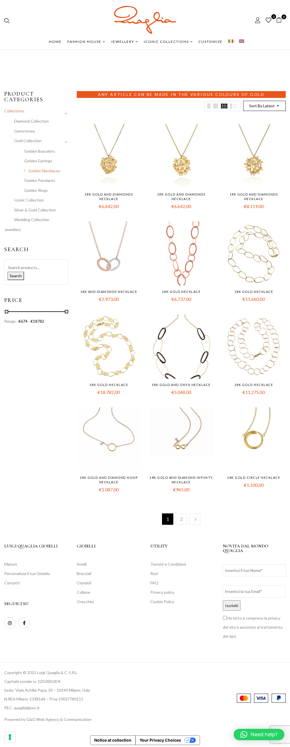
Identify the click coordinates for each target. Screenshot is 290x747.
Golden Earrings (38, 160)
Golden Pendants (39, 180)
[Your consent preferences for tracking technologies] (10, 737)
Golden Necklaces (44, 170)
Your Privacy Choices (160, 740)
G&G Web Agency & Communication (58, 719)
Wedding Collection (31, 219)
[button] (281, 20)
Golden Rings (36, 190)
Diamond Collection (31, 121)
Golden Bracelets (39, 151)
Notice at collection (112, 740)
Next (195, 519)
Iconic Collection (29, 200)
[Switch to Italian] (230, 41)
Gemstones (24, 131)
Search (16, 275)
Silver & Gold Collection (35, 209)
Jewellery (12, 229)
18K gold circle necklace (253, 477)
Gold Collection (28, 140)
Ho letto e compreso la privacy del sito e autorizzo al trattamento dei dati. (253, 627)
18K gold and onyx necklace (181, 385)
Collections (14, 110)
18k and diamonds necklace (108, 291)
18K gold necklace (181, 291)
